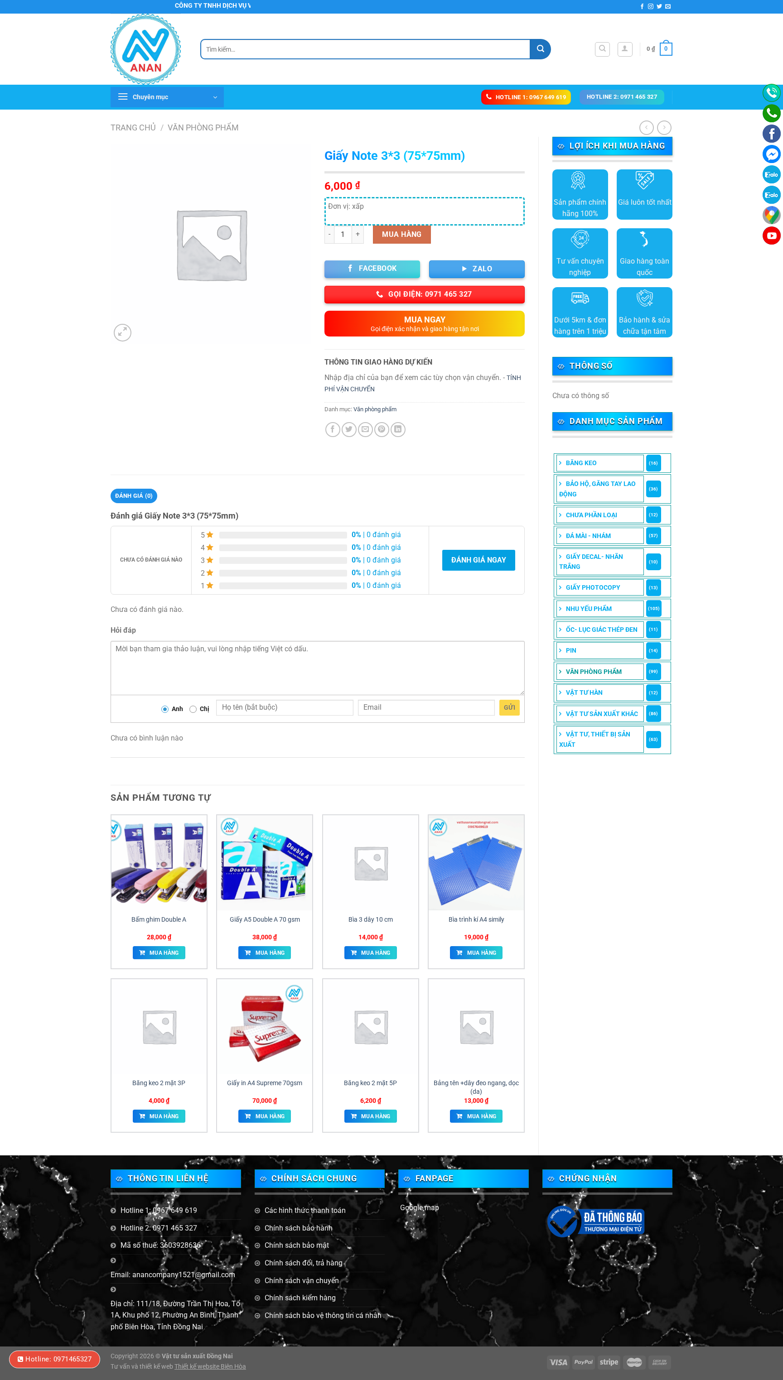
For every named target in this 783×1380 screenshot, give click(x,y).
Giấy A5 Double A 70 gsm (265, 919)
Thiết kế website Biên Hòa (210, 1366)
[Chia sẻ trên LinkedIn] (398, 429)
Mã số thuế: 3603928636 (161, 1245)
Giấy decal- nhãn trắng (591, 561)
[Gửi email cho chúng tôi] (668, 7)
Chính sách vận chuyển (302, 1280)
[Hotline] (772, 93)
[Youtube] (772, 235)
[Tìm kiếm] (602, 49)
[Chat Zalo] (772, 174)
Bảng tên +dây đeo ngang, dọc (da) (476, 1087)
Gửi (509, 707)
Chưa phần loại (591, 515)
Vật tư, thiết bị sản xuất (594, 739)
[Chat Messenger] (772, 154)
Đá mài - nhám (588, 535)
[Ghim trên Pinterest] (381, 429)
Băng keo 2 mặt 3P (158, 1083)
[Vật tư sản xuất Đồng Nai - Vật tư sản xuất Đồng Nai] (149, 49)
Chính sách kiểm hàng (300, 1297)
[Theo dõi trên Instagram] (650, 7)
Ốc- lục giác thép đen (602, 629)
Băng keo (581, 462)
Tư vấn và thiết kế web (142, 1366)
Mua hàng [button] (164, 953)
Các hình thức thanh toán (305, 1210)
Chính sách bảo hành (299, 1228)
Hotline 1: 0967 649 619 (159, 1210)
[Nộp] (541, 49)
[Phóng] (122, 332)
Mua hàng (402, 234)
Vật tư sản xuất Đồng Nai (197, 1356)
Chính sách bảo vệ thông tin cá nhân (323, 1315)
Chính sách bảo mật (297, 1245)
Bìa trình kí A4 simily (476, 919)
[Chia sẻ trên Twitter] (349, 429)
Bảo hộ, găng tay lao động (597, 488)
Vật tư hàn (584, 692)
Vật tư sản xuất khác (602, 713)
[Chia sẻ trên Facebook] (332, 429)
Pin (571, 650)
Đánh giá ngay (478, 560)
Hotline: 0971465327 (58, 1359)
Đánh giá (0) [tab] (134, 495)
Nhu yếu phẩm (589, 608)
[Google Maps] (772, 215)
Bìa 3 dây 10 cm (370, 919)
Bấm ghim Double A (158, 919)
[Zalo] (772, 195)
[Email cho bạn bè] (365, 429)
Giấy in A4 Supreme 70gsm (264, 1083)
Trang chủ (133, 127)
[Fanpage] (772, 134)
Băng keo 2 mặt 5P (370, 1083)
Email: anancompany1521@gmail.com (173, 1274)
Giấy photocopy (593, 587)
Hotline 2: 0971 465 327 (159, 1228)
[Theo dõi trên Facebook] (642, 7)
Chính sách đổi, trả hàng (304, 1263)
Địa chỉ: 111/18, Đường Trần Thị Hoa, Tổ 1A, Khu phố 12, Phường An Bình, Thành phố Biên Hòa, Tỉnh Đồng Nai (175, 1315)
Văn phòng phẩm (203, 127)
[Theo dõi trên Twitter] (659, 7)
